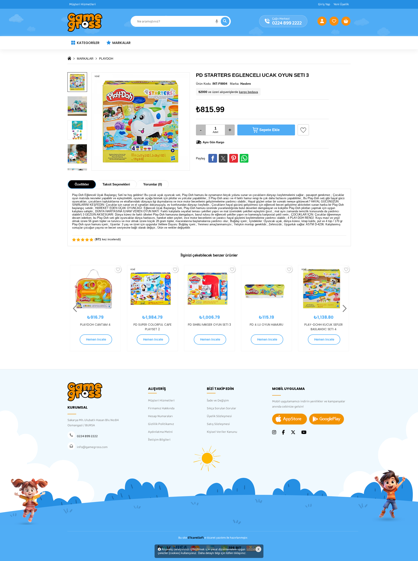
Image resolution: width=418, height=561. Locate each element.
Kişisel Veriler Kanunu (222, 432)
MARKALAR (121, 42)
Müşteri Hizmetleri (82, 4)
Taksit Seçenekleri (116, 184)
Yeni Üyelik (341, 4)
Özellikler (82, 184)
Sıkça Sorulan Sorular (221, 408)
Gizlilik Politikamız (161, 424)
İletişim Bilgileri (159, 439)
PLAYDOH (106, 58)
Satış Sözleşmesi (218, 424)
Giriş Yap (324, 4)
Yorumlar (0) (152, 184)
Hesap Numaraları (160, 416)
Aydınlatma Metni (160, 432)
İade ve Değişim (218, 400)
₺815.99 (210, 109)
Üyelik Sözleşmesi (219, 416)
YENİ (104, 269)
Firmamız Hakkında (161, 408)
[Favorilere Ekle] (303, 129)
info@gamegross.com (92, 447)
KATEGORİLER (88, 42)
